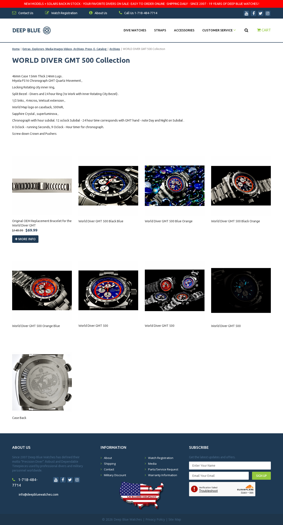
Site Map (174, 519)
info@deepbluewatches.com (38, 494)
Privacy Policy (155, 519)
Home (16, 49)
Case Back (19, 418)
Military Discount (115, 475)
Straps (160, 30)
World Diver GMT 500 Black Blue (100, 221)
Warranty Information (162, 475)
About (108, 458)
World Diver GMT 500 (93, 325)
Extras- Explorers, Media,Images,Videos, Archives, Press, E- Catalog (65, 49)
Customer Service (217, 30)
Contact (109, 469)
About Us (100, 13)
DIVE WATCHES (135, 30)
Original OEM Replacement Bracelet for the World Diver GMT (42, 223)
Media (152, 464)
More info (26, 239)
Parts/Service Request (163, 469)
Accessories (184, 30)
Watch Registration (160, 458)
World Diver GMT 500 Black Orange (235, 221)
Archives (114, 49)
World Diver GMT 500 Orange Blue (36, 326)
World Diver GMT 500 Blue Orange (169, 221)
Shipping (110, 464)
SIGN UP (261, 475)
